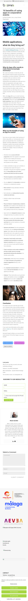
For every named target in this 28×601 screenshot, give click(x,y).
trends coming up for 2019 (12, 50)
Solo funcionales (14, 592)
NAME (5, 385)
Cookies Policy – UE (11, 598)
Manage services (13, 583)
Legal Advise (18, 598)
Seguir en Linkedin (8, 346)
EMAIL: (5, 391)
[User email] (15, 441)
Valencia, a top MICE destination (10, 368)
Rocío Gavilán (7, 17)
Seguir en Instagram (19, 342)
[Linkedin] (13, 441)
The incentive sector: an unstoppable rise (12, 374)
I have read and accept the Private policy (13, 396)
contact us (8, 329)
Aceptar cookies (14, 588)
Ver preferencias (14, 595)
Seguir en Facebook (8, 342)
